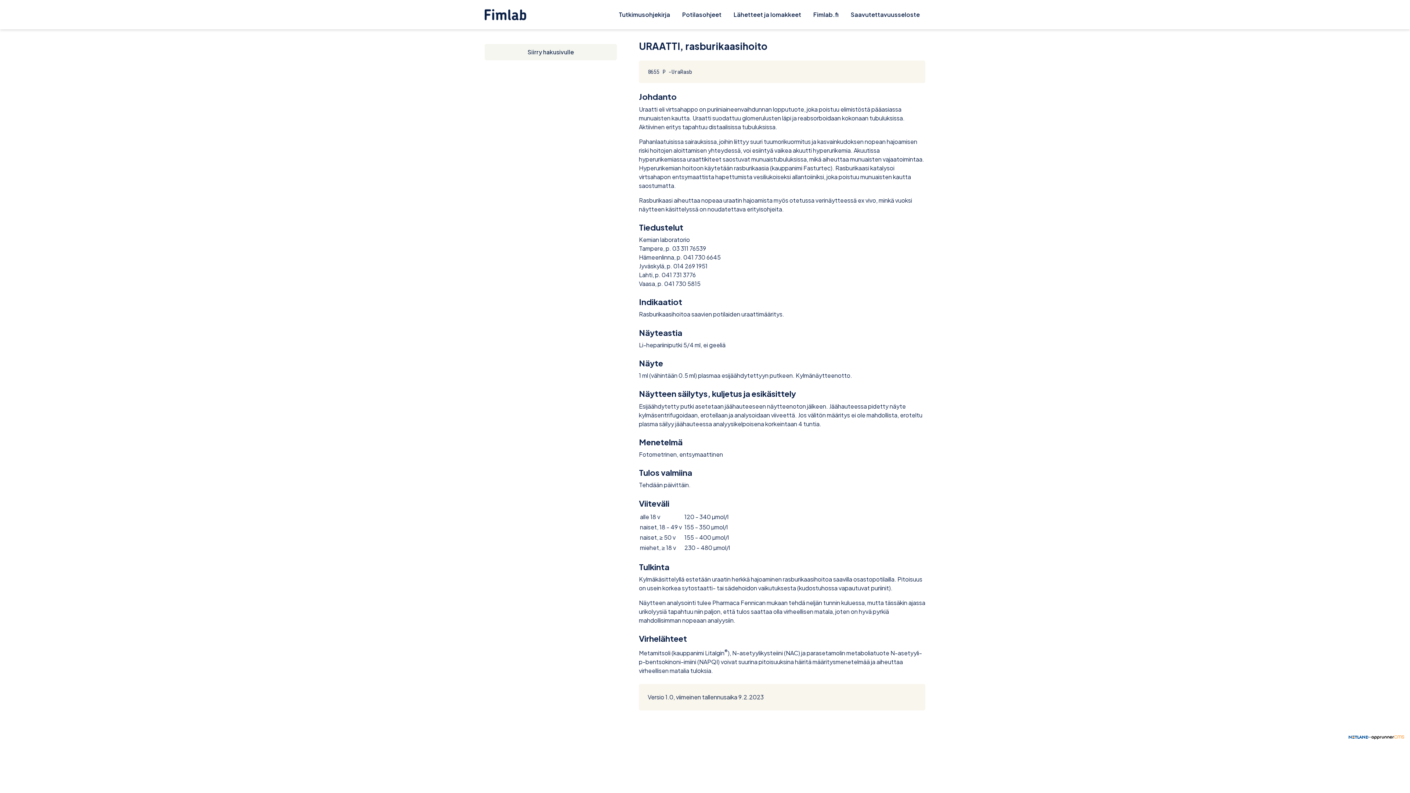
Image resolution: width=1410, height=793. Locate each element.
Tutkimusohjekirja (644, 14)
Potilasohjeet (702, 14)
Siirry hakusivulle (551, 52)
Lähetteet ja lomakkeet (767, 14)
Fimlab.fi (826, 14)
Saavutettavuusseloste (885, 14)
